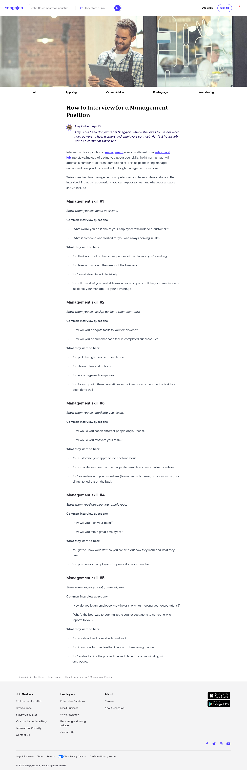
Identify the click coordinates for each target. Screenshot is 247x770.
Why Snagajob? (69, 714)
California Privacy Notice (102, 756)
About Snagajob (115, 708)
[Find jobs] (117, 8)
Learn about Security (28, 728)
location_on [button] (81, 8)
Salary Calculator (26, 714)
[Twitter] (214, 744)
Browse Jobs (24, 708)
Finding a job (161, 92)
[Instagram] (221, 744)
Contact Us (23, 735)
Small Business (69, 708)
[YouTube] (228, 744)
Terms (40, 756)
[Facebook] (207, 744)
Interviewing (206, 92)
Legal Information (25, 756)
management (114, 152)
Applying (71, 92)
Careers (109, 701)
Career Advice (115, 92)
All (34, 92)
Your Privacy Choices (75, 756)
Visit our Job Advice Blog (31, 721)
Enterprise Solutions (72, 701)
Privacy (50, 756)
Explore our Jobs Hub (29, 701)
